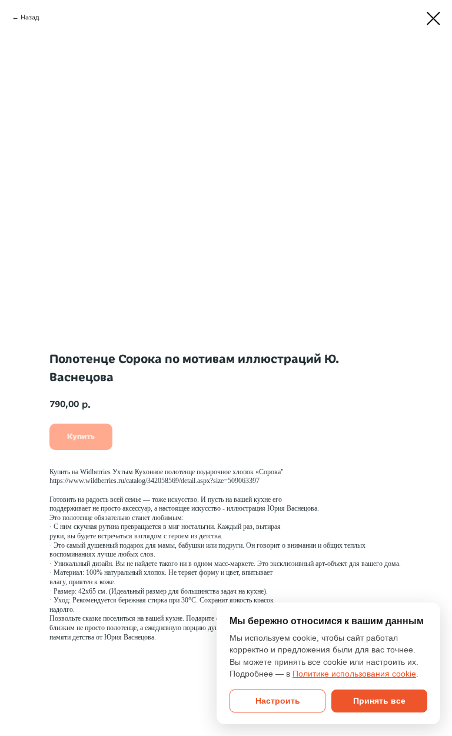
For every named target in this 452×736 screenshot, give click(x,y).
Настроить (277, 701)
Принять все (379, 701)
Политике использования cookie (354, 674)
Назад (30, 17)
